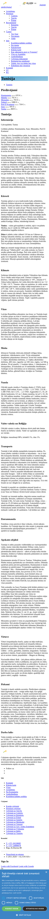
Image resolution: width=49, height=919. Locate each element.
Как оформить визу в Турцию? (24, 52)
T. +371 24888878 (13, 846)
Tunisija (9, 85)
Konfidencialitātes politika (21, 43)
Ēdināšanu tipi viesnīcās (20, 66)
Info (7, 41)
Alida (13, 38)
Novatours (15, 36)
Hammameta (6, 95)
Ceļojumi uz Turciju (14, 811)
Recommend (11, 23)
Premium (9, 14)
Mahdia (4, 98)
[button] (24, 915)
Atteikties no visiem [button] (35, 909)
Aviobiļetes (10, 11)
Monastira (5, 100)
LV (7, 70)
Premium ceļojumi (13, 808)
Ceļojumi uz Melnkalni (15, 822)
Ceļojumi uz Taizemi (14, 824)
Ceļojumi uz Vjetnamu (15, 829)
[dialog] (24, 894)
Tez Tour (14, 34)
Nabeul (4, 102)
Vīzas (8, 787)
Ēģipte (13, 20)
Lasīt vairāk (17, 893)
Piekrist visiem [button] (11, 909)
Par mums (15, 45)
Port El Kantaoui (7, 104)
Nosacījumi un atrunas (15, 854)
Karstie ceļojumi (12, 806)
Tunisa (3, 109)
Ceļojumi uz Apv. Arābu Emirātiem (20, 827)
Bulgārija (14, 25)
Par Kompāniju (12, 792)
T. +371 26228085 (13, 843)
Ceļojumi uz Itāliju (13, 831)
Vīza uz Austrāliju (18, 54)
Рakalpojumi (16, 47)
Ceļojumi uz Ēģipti (13, 818)
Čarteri (8, 32)
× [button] (46, 872)
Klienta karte (16, 50)
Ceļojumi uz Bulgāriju (15, 815)
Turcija (14, 18)
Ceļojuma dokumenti (19, 59)
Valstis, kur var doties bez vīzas (23, 63)
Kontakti (9, 68)
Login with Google (26, 866)
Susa (3, 107)
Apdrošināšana (17, 57)
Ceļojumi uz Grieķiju (14, 813)
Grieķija (14, 16)
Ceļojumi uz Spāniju (14, 820)
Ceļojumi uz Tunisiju (14, 833)
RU (7, 72)
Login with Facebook (9, 866)
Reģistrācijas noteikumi (20, 61)
